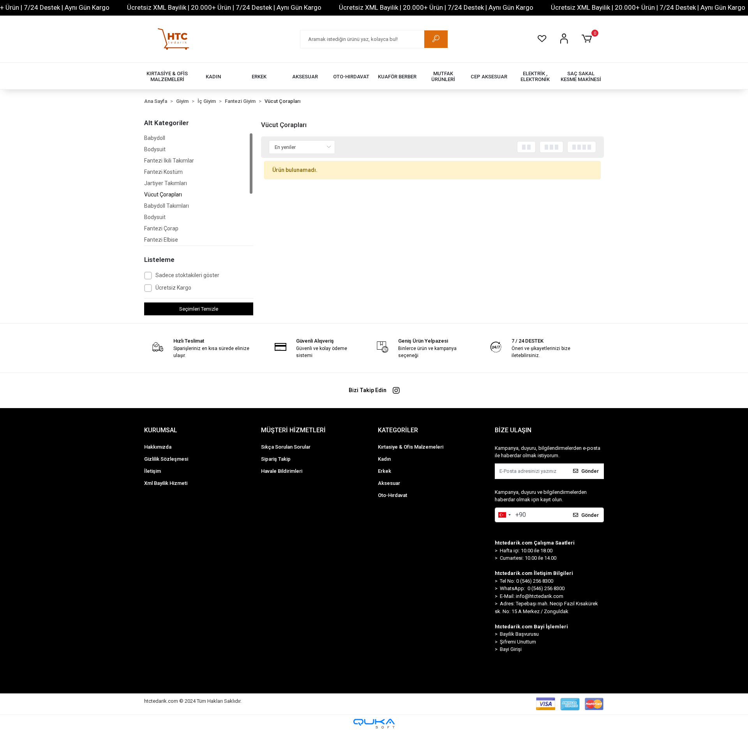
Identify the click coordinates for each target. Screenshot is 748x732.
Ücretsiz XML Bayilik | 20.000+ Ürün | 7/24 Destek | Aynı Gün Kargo (224, 7)
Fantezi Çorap (161, 228)
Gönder (590, 471)
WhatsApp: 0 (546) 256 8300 (532, 588)
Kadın (384, 459)
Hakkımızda (157, 447)
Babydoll (154, 138)
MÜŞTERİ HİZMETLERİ (293, 430)
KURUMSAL (160, 430)
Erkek (384, 471)
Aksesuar (389, 483)
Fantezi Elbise (161, 240)
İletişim (152, 471)
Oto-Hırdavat (392, 495)
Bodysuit (155, 149)
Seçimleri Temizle (198, 309)
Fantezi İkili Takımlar (169, 160)
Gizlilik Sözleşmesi (166, 459)
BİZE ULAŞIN (513, 430)
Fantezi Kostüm (163, 172)
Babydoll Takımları (166, 206)
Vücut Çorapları (163, 194)
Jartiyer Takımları (165, 183)
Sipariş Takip (276, 459)
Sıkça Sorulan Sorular (285, 447)
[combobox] (504, 515)
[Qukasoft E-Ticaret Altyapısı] (374, 723)
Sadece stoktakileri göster (187, 275)
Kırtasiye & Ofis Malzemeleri (410, 447)
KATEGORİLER (398, 430)
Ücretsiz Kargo (173, 288)
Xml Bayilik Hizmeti (165, 483)
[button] (588, 39)
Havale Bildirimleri (281, 471)
